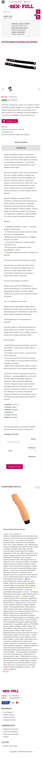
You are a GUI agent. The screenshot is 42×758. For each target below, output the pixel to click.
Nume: (33, 439)
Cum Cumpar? (8, 712)
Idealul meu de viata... (10, 746)
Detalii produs (21, 142)
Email (28, 2)
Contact (6, 737)
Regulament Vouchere (11, 729)
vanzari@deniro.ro (15, 698)
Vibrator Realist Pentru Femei (14, 529)
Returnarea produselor (11, 734)
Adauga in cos (11, 121)
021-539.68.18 (16, 2)
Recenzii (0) (21, 148)
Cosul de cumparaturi (10, 731)
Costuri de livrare (9, 717)
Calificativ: (32, 448)
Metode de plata (8, 715)
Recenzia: (32, 456)
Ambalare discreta (9, 720)
